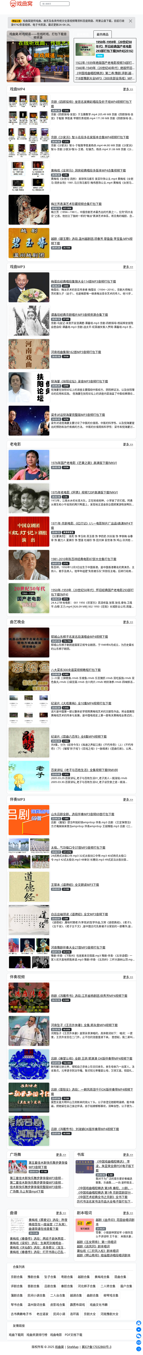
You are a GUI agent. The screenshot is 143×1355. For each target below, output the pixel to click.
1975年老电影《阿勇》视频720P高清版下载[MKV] (84, 492)
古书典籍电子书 (21, 1314)
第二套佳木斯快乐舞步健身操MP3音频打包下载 (41, 1182)
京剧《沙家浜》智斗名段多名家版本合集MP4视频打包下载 (90, 137)
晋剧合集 (33, 1286)
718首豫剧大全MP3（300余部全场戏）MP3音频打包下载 (104, 78)
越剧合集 (84, 1277)
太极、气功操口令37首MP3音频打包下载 (78, 848)
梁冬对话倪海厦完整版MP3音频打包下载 (78, 415)
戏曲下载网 (16, 1335)
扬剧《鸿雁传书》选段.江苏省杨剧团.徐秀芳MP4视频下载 (89, 996)
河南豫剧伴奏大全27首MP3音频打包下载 (78, 947)
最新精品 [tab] (83, 34)
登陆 (135, 4)
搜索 (73, 3)
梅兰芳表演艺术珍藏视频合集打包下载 (76, 204)
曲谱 (101, 11)
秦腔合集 (67, 1286)
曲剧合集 (93, 1295)
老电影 (39, 11)
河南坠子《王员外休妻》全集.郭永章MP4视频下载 (84, 1025)
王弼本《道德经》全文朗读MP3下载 (75, 885)
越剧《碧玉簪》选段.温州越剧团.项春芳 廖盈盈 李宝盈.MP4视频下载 (92, 241)
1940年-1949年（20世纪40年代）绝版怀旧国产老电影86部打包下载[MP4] (103, 68)
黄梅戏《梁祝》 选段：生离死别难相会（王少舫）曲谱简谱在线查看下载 (58, 1243)
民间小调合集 (36, 1295)
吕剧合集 (50, 1286)
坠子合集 (50, 1277)
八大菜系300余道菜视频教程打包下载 (76, 670)
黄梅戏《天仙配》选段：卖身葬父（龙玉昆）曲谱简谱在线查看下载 (54, 1247)
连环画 (74, 1314)
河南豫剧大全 (109, 1314)
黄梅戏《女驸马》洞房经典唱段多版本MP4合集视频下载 (88, 170)
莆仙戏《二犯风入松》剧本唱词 (98, 1251)
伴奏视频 (81, 11)
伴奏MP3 (67, 11)
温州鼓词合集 (36, 1305)
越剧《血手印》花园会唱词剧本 (115, 1222)
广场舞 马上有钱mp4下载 (27, 1191)
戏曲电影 (56, 1335)
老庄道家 (42, 1314)
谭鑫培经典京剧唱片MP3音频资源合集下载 (79, 315)
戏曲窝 (59, 1347)
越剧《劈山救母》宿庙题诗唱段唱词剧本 (104, 1255)
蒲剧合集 (17, 1295)
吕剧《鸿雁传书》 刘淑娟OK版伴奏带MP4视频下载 (85, 1129)
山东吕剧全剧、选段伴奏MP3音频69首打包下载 (82, 814)
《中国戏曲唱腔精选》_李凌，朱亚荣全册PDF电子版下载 (115, 1165)
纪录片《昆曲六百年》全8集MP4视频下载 (79, 736)
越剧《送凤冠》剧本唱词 (93, 1246)
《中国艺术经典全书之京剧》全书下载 (102, 1197)
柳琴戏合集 (111, 1295)
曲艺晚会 (52, 11)
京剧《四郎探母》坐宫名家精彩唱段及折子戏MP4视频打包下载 (91, 104)
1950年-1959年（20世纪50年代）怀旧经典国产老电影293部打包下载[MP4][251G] (114, 48)
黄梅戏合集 (102, 1277)
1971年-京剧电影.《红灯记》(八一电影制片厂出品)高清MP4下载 (92, 525)
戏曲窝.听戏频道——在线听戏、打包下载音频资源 (38, 36)
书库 (93, 11)
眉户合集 (126, 1286)
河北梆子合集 (87, 1286)
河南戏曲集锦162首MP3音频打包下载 (76, 352)
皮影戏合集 (57, 1305)
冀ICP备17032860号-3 (96, 1347)
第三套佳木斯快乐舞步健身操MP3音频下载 (38, 1178)
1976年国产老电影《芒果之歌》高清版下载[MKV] (84, 463)
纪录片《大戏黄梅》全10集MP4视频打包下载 (81, 703)
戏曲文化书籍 (99, 1305)
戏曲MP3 (26, 11)
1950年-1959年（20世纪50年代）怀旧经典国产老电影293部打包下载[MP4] (92, 592)
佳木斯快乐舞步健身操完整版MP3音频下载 (38, 1187)
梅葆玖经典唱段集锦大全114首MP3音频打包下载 (83, 281)
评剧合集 (17, 1286)
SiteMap (73, 1347)
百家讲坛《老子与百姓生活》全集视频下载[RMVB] (84, 770)
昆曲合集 (120, 1277)
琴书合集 (17, 1305)
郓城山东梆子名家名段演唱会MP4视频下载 (79, 637)
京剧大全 (90, 1314)
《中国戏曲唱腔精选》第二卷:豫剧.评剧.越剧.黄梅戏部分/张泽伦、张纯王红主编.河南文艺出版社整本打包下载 (105, 73)
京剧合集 (17, 1277)
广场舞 (15, 1154)
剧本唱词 (84, 1212)
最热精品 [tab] (103, 34)
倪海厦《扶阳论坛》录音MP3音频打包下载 (79, 381)
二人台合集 (57, 1295)
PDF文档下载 (73, 1335)
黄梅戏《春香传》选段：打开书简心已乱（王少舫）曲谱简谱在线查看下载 (59, 1252)
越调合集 (76, 1295)
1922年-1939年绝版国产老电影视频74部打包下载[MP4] (103, 63)
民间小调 (59, 1314)
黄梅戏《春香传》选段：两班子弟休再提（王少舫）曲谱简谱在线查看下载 (59, 1239)
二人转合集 (108, 1286)
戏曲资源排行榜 (36, 1335)
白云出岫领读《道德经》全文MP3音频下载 (79, 914)
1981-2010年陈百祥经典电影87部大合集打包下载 (83, 559)
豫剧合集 (33, 1277)
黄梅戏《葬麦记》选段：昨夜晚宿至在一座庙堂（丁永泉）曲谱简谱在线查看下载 (48, 1224)
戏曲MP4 (12, 11)
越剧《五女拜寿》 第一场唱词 (96, 1242)
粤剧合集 (67, 1277)
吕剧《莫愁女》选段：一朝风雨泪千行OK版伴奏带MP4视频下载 (92, 1091)
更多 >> (128, 89)
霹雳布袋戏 (77, 1305)
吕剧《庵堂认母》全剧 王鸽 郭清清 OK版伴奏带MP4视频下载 (91, 1058)
